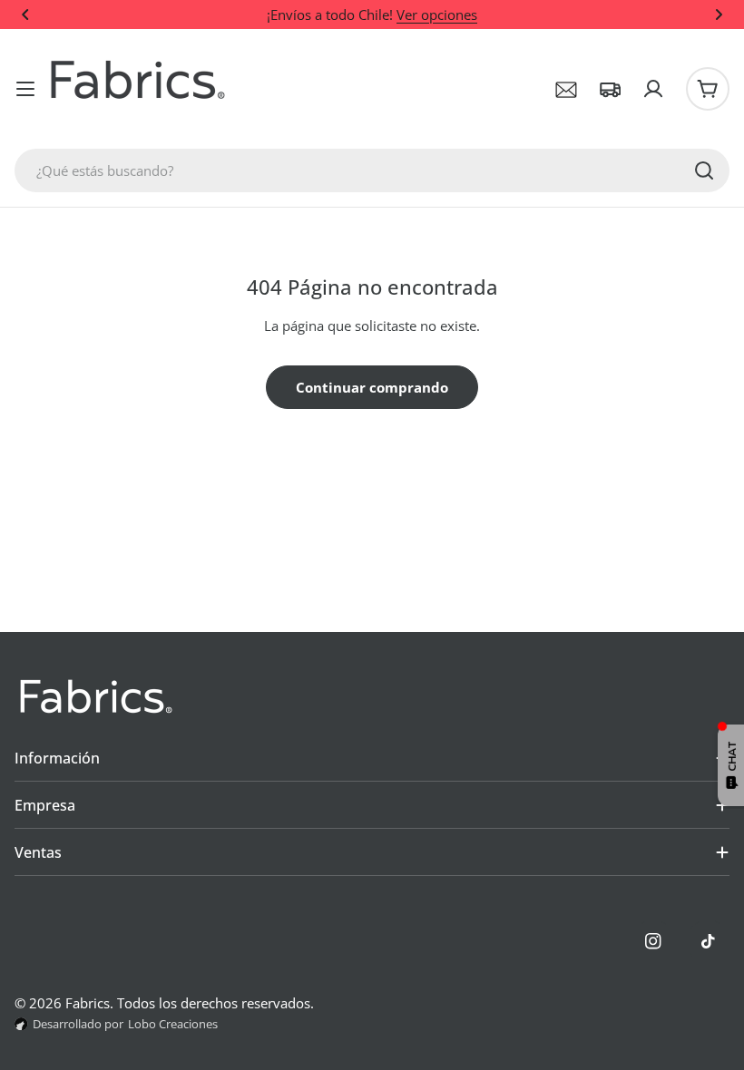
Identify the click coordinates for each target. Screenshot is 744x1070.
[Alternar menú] (25, 89)
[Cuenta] (653, 89)
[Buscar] (704, 170)
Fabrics (87, 1003)
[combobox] (372, 170)
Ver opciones (436, 14)
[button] (25, 14)
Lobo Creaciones (173, 1024)
